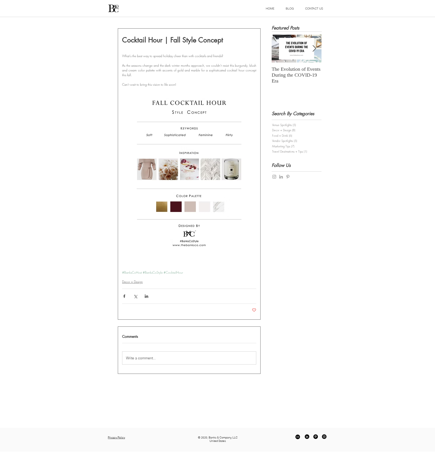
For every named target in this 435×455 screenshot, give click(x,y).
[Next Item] (314, 48)
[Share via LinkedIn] (146, 296)
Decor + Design (132, 282)
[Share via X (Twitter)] (135, 296)
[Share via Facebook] (124, 296)
